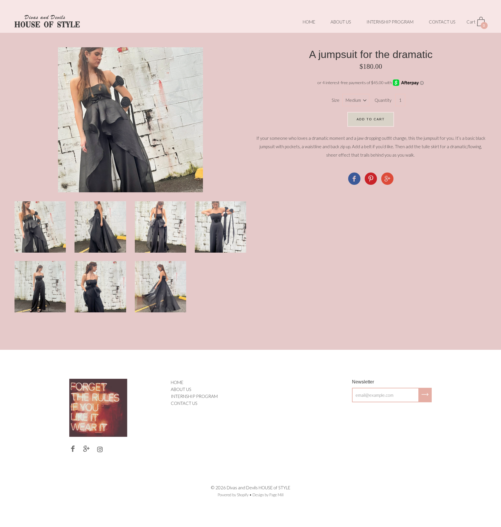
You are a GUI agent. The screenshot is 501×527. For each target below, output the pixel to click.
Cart (475, 23)
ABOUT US (341, 21)
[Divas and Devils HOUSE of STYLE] (354, 179)
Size (336, 100)
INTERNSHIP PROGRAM (389, 21)
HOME (309, 21)
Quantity (383, 100)
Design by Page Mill (268, 494)
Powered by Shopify (233, 494)
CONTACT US (442, 21)
